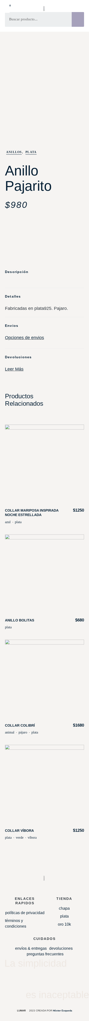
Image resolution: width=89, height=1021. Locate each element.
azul (8, 522)
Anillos (14, 152)
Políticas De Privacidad (24, 913)
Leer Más (14, 369)
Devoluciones (61, 948)
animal (9, 732)
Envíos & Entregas (31, 948)
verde (19, 837)
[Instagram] (34, 979)
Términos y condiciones (15, 923)
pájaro (23, 732)
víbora (32, 837)
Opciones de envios (24, 337)
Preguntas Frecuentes (45, 954)
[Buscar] (78, 19)
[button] (81, 9)
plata (18, 522)
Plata (31, 152)
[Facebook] (54, 979)
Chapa (64, 908)
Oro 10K (64, 924)
